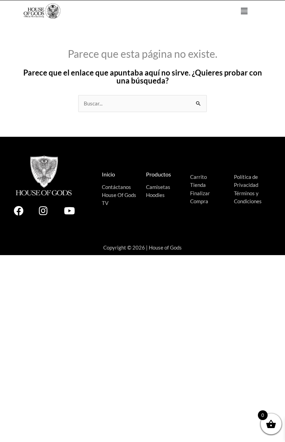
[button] (244, 11)
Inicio (108, 174)
